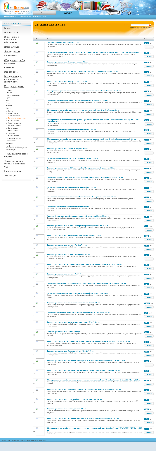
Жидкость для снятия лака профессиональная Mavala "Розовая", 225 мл (74, 235)
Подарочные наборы (13, 138)
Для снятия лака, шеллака (17, 118)
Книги (7, 28)
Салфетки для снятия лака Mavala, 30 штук (63, 332)
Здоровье (9, 143)
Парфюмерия (10, 141)
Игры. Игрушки (12, 46)
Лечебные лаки (13, 136)
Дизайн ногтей (13, 131)
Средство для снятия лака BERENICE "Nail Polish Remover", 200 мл (73, 158)
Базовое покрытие (14, 123)
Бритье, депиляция (13, 95)
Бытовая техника (12, 171)
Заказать (149, 47)
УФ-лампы (11, 133)
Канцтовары (10, 55)
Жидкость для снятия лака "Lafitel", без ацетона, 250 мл (68, 255)
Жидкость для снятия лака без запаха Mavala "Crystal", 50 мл (70, 351)
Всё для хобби (11, 32)
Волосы (9, 90)
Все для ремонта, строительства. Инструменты (13, 79)
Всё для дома (11, 71)
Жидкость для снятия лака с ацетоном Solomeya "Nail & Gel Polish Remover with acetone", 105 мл (84, 389)
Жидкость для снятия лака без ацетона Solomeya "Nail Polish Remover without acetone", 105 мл (83, 418)
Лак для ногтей (13, 120)
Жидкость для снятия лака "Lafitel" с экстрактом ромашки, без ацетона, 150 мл (77, 226)
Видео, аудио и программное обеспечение (11, 39)
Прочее (8, 98)
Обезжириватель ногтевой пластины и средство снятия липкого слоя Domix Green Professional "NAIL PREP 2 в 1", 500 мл (93, 380)
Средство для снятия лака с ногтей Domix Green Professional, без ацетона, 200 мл (77, 100)
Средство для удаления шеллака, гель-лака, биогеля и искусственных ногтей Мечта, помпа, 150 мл (85, 177)
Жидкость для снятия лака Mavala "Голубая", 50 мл (67, 245)
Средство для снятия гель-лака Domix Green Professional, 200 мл (71, 187)
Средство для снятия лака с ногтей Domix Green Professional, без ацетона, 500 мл (77, 293)
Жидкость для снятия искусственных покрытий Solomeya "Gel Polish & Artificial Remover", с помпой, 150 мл (88, 341)
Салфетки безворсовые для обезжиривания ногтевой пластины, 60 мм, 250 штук (78, 216)
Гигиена (9, 93)
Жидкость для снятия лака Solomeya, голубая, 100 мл (67, 149)
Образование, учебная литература (15, 61)
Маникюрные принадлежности (14, 114)
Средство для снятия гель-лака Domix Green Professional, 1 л (70, 206)
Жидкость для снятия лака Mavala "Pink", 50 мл (65, 274)
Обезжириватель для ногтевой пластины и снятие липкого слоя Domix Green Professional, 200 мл (84, 91)
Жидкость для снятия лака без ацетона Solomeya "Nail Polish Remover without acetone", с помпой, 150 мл (86, 361)
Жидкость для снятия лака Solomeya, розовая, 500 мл (67, 62)
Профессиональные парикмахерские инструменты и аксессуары (17, 148)
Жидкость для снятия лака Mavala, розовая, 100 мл (66, 409)
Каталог (68, 13)
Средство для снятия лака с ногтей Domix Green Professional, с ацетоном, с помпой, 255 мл (81, 197)
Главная (44, 13)
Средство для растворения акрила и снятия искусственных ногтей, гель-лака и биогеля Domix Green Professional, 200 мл (93, 52)
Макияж (9, 105)
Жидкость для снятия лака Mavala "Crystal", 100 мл (67, 81)
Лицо (8, 103)
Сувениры (9, 67)
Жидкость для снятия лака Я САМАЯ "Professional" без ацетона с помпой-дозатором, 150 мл (82, 71)
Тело (7, 100)
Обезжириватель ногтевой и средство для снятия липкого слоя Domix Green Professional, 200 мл (83, 110)
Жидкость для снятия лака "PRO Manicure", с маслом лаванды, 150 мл (74, 399)
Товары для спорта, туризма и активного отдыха (14, 164)
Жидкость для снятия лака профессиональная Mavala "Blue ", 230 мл (73, 322)
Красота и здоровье (19, 16)
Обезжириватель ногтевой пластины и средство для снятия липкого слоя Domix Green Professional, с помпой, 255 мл (91, 139)
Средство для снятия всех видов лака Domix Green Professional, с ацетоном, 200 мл (78, 312)
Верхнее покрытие (14, 125)
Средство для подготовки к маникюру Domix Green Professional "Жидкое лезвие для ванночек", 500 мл (86, 283)
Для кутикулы (13, 128)
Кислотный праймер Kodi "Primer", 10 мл (63, 43)
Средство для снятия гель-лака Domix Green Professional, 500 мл (71, 129)
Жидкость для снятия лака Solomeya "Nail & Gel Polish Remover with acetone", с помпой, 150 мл (83, 370)
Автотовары (10, 175)
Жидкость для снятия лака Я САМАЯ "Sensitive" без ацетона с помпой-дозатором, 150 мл (81, 168)
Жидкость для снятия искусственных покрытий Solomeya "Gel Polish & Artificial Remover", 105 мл (84, 264)
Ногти (28, 16)
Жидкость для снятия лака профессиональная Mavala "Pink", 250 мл (73, 303)
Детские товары (12, 51)
